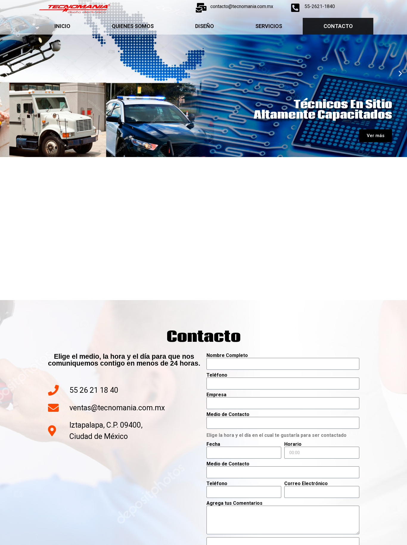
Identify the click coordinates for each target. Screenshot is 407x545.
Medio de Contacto (227, 414)
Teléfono (216, 375)
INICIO (62, 26)
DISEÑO (204, 26)
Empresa (216, 394)
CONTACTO (338, 26)
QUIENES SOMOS (133, 26)
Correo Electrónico (306, 483)
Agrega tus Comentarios (234, 503)
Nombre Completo (227, 355)
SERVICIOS (268, 26)
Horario (293, 444)
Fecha (213, 444)
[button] (6, 73)
